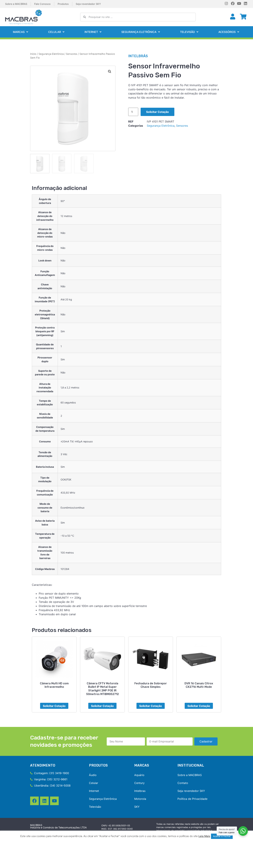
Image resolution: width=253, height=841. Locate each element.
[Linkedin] (245, 3)
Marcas (19, 32)
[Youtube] (239, 3)
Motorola (140, 799)
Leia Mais (204, 836)
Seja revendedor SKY (88, 3)
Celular (54, 32)
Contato (182, 783)
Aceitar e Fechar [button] (222, 836)
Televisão (187, 32)
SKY (137, 806)
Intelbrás (138, 56)
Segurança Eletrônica (138, 32)
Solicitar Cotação (157, 112)
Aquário (139, 775)
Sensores (71, 53)
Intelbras (139, 791)
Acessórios (227, 32)
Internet (91, 32)
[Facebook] (233, 3)
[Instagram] (226, 3)
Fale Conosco (42, 3)
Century (139, 783)
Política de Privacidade (192, 799)
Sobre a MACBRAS (16, 3)
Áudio (93, 775)
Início (33, 53)
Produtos (63, 3)
